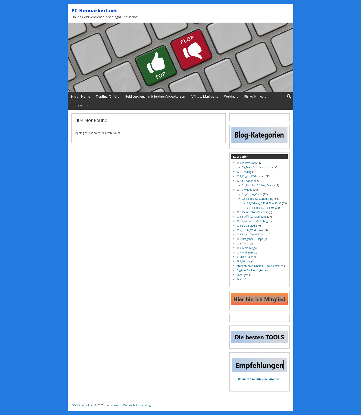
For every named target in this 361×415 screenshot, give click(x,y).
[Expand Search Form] (288, 96)
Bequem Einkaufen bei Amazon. (259, 379)
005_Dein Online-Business (252, 212)
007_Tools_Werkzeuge (250, 230)
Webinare (231, 96)
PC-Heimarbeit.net (94, 10)
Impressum (79, 105)
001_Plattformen (247, 163)
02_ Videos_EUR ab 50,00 (262, 207)
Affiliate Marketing (204, 96)
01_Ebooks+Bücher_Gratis (258, 185)
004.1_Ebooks (245, 181)
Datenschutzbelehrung (137, 405)
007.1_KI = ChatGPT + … (251, 234)
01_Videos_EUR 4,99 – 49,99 (264, 203)
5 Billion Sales (245, 257)
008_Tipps (243, 243)
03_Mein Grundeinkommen (258, 167)
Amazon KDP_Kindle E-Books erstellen (260, 266)
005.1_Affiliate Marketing (251, 216)
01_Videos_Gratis (252, 194)
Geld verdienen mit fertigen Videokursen (155, 96)
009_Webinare (245, 252)
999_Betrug (243, 261)
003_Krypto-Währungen (251, 176)
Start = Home (80, 96)
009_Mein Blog (246, 248)
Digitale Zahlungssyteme (252, 270)
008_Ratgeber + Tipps (250, 239)
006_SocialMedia (247, 225)
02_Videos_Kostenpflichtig (257, 198)
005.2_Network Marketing (252, 221)
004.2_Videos (244, 189)
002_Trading (244, 172)
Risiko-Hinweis (255, 96)
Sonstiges (242, 275)
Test (239, 279)
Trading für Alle (107, 96)
